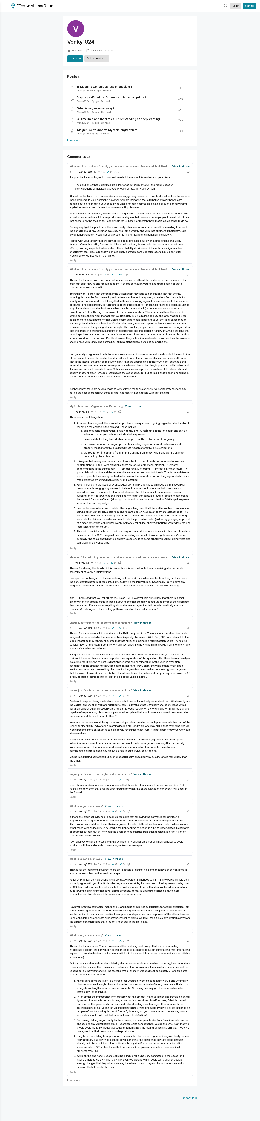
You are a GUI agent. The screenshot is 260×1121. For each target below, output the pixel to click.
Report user (189, 1097)
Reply (73, 260)
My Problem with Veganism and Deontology (97, 406)
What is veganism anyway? (95, 108)
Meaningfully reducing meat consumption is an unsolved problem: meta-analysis (120, 557)
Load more (73, 139)
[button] (71, 172)
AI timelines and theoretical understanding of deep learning (118, 119)
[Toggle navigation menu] (7, 6)
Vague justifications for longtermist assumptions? (111, 97)
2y (99, 627)
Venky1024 (83, 90)
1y (95, 171)
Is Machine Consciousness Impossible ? (104, 86)
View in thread (181, 166)
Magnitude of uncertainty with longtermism (107, 130)
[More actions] (189, 88)
